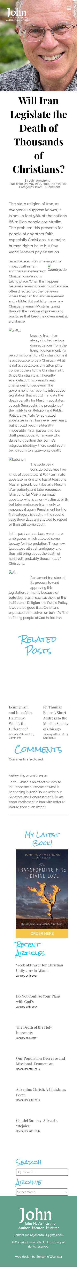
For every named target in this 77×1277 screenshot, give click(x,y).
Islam (39, 187)
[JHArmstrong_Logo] (38, 1205)
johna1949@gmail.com (49, 1235)
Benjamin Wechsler (49, 1256)
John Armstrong (39, 180)
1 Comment (52, 187)
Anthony (14, 775)
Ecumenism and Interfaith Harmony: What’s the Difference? (20, 718)
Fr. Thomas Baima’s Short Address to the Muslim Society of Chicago (55, 718)
